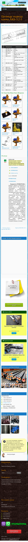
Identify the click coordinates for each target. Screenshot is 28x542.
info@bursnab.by (14, 173)
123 (2, 502)
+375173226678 (14, 167)
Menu (5, 9)
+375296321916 (12, 181)
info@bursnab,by (6, 518)
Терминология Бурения (5, 466)
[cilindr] (14, 36)
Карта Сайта (4, 536)
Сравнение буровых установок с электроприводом (11, 481)
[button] (25, 370)
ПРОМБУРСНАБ (12, 178)
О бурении (13, 466)
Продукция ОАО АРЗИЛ (5, 483)
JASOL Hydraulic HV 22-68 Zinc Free (8, 506)
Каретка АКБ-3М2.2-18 (21, 227)
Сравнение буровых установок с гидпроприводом (11, 479)
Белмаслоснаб (4, 504)
